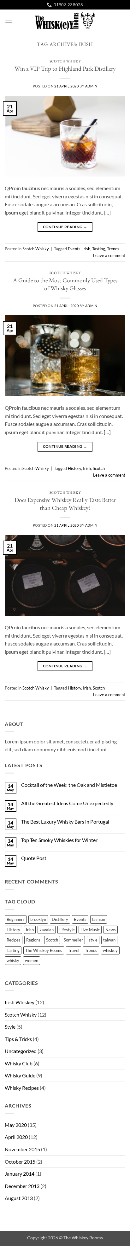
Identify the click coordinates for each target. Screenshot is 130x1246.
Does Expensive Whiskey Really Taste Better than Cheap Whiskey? (65, 504)
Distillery (60, 919)
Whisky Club (18, 1063)
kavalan (46, 929)
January (19, 1174)
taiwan (109, 939)
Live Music (90, 929)
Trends (113, 248)
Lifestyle (67, 929)
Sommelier (73, 939)
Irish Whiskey (19, 1002)
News (110, 929)
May (16, 1125)
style (93, 939)
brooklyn (38, 919)
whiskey (110, 950)
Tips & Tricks (18, 1039)
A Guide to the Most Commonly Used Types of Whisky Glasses (65, 284)
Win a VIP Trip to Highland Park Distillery (65, 69)
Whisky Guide (20, 1075)
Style (10, 1027)
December (22, 1186)
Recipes (14, 939)
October (20, 1162)
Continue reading (65, 226)
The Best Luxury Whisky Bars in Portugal (65, 822)
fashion (98, 919)
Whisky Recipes (22, 1088)
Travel (73, 950)
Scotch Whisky (65, 61)
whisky (13, 960)
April (16, 1137)
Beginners (16, 919)
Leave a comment (109, 255)
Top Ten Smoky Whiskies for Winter (59, 840)
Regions (33, 939)
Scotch (99, 468)
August (19, 1198)
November (22, 1149)
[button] (8, 21)
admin (91, 86)
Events (74, 248)
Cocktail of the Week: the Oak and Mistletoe (69, 785)
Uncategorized (21, 1051)
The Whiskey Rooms (43, 950)
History (74, 468)
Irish (86, 248)
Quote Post (33, 858)
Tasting (98, 248)
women (31, 960)
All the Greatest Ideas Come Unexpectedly (67, 803)
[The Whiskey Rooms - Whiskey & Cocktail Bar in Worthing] (65, 21)
